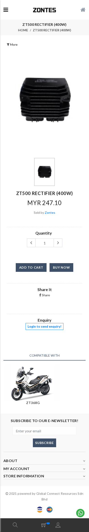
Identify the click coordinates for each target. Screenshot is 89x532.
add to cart (31, 267)
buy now (61, 267)
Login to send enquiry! (44, 326)
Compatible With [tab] (44, 355)
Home (23, 30)
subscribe (44, 443)
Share (45, 295)
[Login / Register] (57, 524)
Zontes (50, 212)
